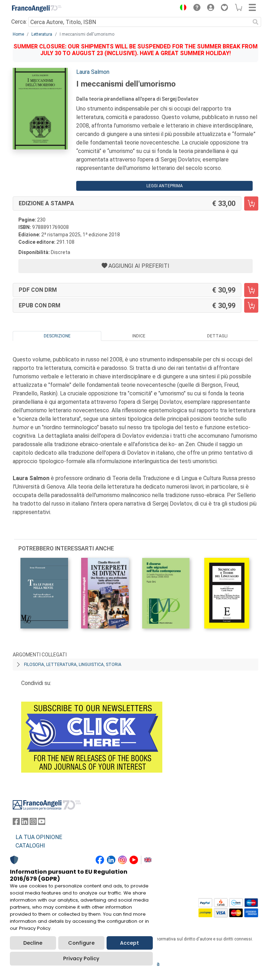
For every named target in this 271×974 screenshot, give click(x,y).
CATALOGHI (30, 845)
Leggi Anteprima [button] (164, 185)
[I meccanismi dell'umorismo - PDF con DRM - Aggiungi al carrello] (251, 290)
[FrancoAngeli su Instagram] (33, 823)
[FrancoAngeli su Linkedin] (24, 823)
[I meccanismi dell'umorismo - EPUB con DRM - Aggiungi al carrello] (251, 306)
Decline (32, 942)
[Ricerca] (255, 22)
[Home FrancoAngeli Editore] (36, 8)
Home (18, 34)
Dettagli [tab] (217, 335)
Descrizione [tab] (57, 335)
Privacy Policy (81, 958)
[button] (181, 8)
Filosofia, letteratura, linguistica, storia (72, 664)
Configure (81, 942)
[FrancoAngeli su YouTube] (41, 823)
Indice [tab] (138, 335)
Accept (129, 942)
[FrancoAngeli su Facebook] (16, 823)
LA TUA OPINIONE (39, 837)
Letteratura (41, 34)
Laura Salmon (92, 72)
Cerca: (19, 21)
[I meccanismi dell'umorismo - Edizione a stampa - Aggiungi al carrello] (251, 203)
